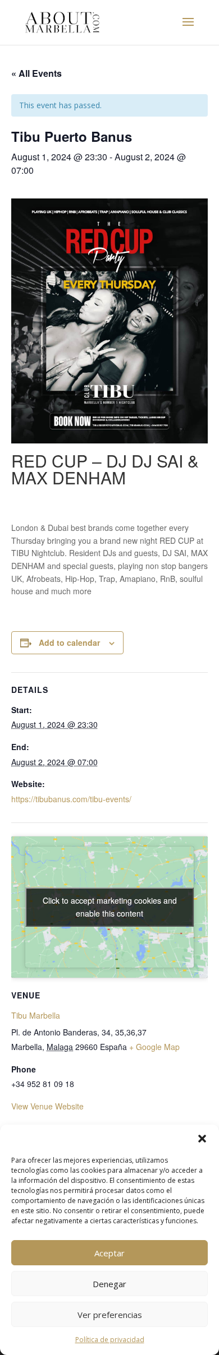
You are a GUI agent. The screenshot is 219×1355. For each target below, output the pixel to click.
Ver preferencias (109, 1314)
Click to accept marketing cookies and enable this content (110, 907)
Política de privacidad (109, 1339)
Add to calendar (69, 642)
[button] (202, 1138)
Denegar (109, 1283)
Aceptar (109, 1253)
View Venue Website (47, 1106)
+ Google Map (154, 1046)
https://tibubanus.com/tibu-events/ (71, 798)
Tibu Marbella (35, 1015)
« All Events (36, 73)
